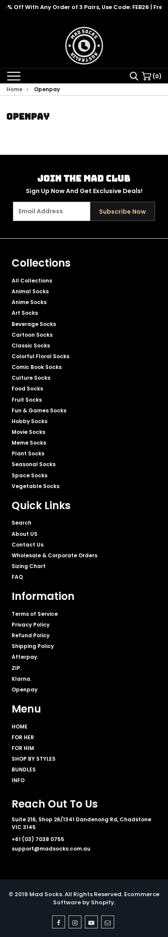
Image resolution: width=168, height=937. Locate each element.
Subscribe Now (122, 211)
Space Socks (29, 475)
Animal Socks (30, 291)
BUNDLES (24, 769)
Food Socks (27, 388)
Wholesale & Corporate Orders (54, 555)
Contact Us (28, 544)
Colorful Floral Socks (40, 356)
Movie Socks (28, 432)
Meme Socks (29, 442)
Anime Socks (29, 302)
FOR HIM (23, 748)
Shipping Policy (33, 646)
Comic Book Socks (37, 367)
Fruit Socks (27, 399)
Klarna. (21, 678)
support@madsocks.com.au (51, 848)
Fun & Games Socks (39, 410)
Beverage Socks (34, 324)
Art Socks (25, 312)
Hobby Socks (29, 421)
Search (21, 522)
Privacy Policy (31, 624)
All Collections (32, 280)
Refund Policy (31, 635)
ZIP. (17, 668)
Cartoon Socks (32, 334)
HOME (20, 726)
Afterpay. (25, 657)
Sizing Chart (29, 566)
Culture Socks (31, 377)
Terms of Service (35, 613)
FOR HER (23, 737)
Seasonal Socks (34, 464)
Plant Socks (28, 453)
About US (24, 534)
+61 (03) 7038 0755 (38, 839)
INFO (18, 780)
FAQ (17, 577)
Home (14, 89)
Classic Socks (31, 345)
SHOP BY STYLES (34, 758)
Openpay (24, 689)
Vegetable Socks (35, 486)
